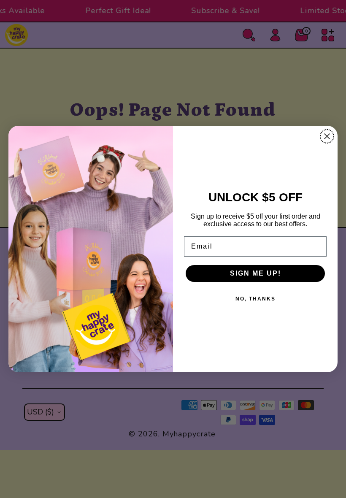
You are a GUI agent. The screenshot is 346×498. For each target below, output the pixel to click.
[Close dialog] (327, 136)
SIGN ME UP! (255, 273)
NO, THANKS (255, 299)
